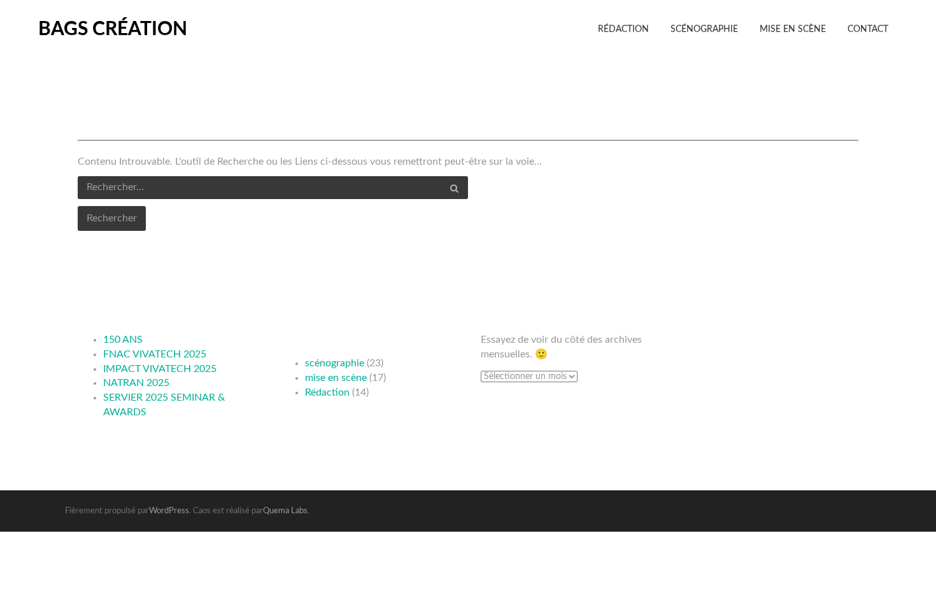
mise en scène (336, 378)
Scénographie (704, 29)
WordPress (169, 511)
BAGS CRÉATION (112, 29)
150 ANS (123, 340)
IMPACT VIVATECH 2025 (159, 369)
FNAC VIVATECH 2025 (154, 354)
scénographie (334, 363)
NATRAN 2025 (136, 383)
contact (867, 29)
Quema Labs (285, 511)
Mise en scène (793, 29)
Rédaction (623, 29)
